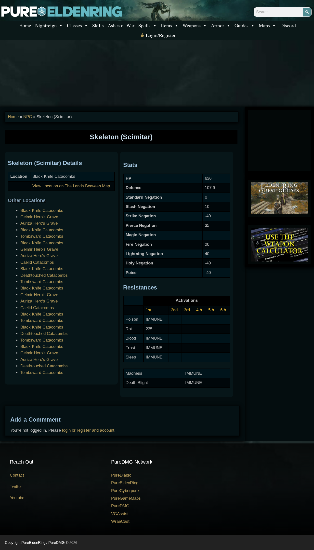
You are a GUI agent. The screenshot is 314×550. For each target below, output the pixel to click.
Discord (288, 25)
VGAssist (120, 513)
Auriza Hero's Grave (39, 223)
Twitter (16, 486)
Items (166, 25)
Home (25, 25)
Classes (74, 25)
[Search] (307, 12)
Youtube (17, 497)
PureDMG (120, 506)
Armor (217, 25)
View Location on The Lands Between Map (71, 186)
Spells (144, 25)
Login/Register (161, 35)
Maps (264, 25)
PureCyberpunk (125, 490)
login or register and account (88, 430)
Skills (98, 25)
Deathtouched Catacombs (44, 275)
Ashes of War (121, 25)
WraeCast (120, 521)
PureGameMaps (126, 498)
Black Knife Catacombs (41, 210)
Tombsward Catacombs (41, 236)
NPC (27, 116)
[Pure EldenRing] (61, 11)
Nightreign (46, 25)
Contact (17, 475)
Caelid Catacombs (37, 262)
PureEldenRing (124, 483)
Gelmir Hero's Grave (39, 217)
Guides (242, 25)
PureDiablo (121, 475)
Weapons (192, 25)
